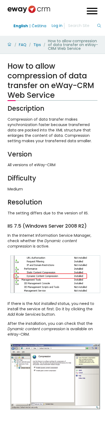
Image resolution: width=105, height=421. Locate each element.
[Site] (29, 9)
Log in (57, 25)
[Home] (9, 44)
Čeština (39, 26)
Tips (37, 45)
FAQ (22, 45)
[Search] (99, 26)
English (20, 26)
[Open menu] (92, 12)
